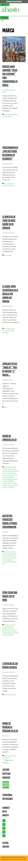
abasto (6, 467)
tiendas (14, 483)
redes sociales (12, 694)
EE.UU (4, 555)
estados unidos (10, 473)
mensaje (4, 330)
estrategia (10, 627)
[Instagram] (3, 828)
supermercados (7, 483)
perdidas (9, 560)
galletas (4, 557)
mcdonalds (9, 477)
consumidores (6, 471)
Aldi (12, 551)
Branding (6, 625)
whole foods (11, 487)
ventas (16, 485)
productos (11, 185)
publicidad (5, 332)
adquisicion (7, 551)
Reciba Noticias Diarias (17, 1)
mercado (5, 757)
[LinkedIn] (3, 824)
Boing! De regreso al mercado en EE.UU (10, 727)
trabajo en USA (6, 485)
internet (10, 475)
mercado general (7, 479)
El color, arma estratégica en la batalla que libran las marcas (10, 294)
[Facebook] (3, 835)
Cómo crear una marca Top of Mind (9, 596)
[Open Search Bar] (2, 21)
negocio (15, 479)
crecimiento (14, 471)
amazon (4, 469)
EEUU (4, 473)
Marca (10, 114)
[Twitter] (3, 820)
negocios (5, 185)
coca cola (13, 469)
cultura (4, 627)
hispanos (5, 475)
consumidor (7, 328)
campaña (12, 625)
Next (7, 762)
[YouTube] (3, 831)
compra (4, 554)
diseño (6, 255)
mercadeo (11, 330)
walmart (4, 487)
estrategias (5, 629)
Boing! (5, 755)
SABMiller (11, 481)
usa (13, 485)
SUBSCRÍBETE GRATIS (5, 785)
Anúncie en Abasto (9, 1)
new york (5, 481)
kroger (5, 114)
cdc (9, 469)
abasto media (12, 467)
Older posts (8, 760)
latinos (15, 475)
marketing (11, 183)
